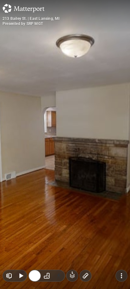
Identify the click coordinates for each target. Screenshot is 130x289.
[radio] (35, 275)
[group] (46, 276)
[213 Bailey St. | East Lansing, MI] (65, 144)
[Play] (21, 275)
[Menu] (121, 276)
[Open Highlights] (9, 275)
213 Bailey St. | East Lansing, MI (31, 18)
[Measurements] (86, 276)
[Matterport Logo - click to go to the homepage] (23, 8)
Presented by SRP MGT (23, 23)
